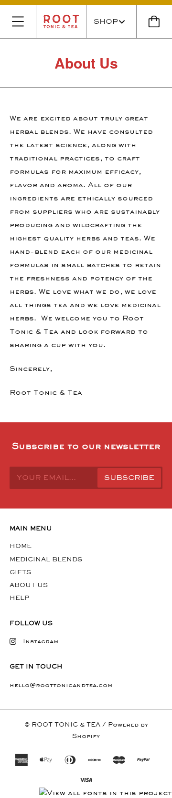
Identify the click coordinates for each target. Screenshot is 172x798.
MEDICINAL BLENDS (46, 559)
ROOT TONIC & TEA (66, 724)
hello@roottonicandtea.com (61, 684)
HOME (21, 545)
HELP (19, 597)
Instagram (40, 641)
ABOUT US (29, 585)
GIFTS (20, 572)
